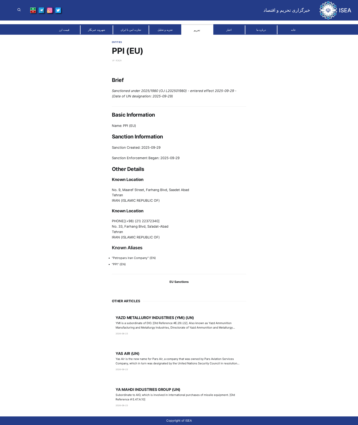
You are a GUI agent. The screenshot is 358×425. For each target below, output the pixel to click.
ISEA (345, 10)
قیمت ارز (64, 29)
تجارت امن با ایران (131, 29)
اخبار (229, 29)
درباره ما (261, 29)
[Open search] (19, 10)
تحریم (197, 30)
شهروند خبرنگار (96, 29)
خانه (293, 29)
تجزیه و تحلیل (165, 29)
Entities (117, 42)
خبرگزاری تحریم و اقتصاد (286, 10)
